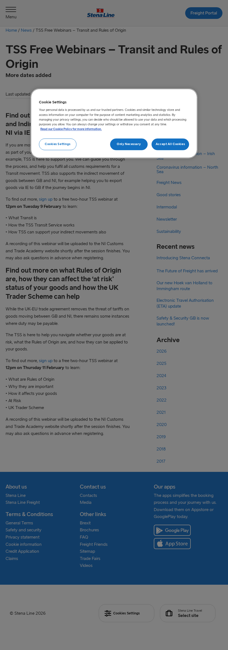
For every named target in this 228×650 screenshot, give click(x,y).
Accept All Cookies (170, 144)
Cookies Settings (58, 144)
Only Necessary (129, 144)
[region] (114, 123)
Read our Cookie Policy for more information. (71, 129)
